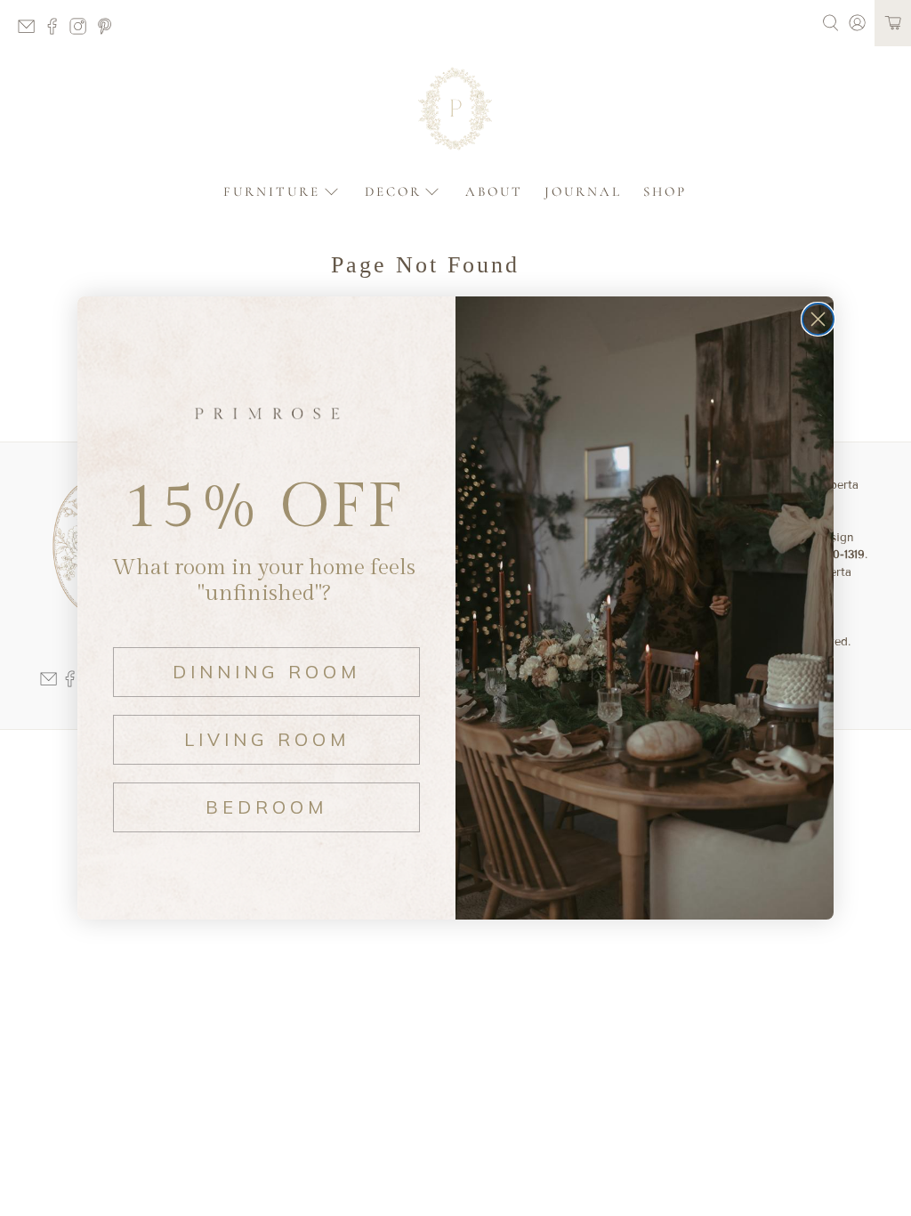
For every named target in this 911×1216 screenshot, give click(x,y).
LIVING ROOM (267, 739)
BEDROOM (266, 807)
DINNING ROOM (266, 672)
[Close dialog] (818, 319)
